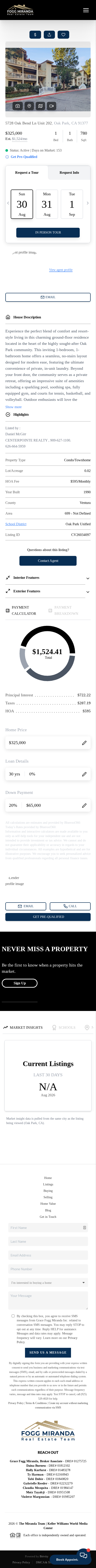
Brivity (44, 1556)
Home (48, 1178)
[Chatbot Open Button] (83, 1555)
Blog (48, 1210)
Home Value (48, 1203)
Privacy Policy (16, 1403)
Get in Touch (48, 1216)
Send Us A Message (48, 1352)
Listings (48, 1184)
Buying (48, 1190)
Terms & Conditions (36, 1403)
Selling (48, 1197)
